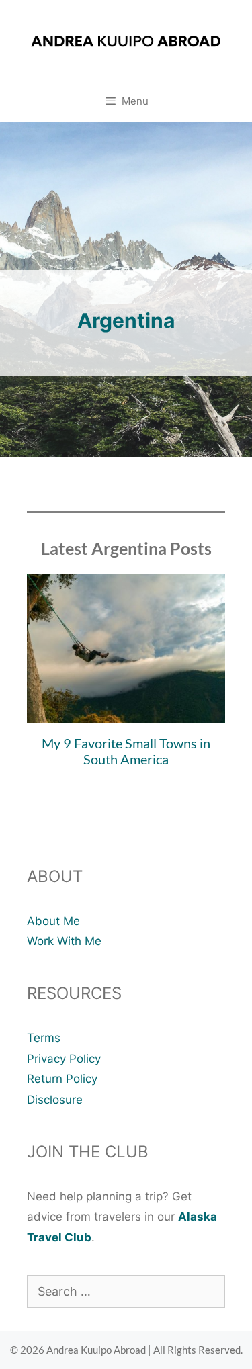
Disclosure (55, 1099)
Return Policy (62, 1079)
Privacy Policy (64, 1058)
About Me (53, 921)
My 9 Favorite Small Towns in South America (126, 751)
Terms (43, 1038)
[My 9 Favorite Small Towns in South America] (126, 711)
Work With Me (64, 941)
